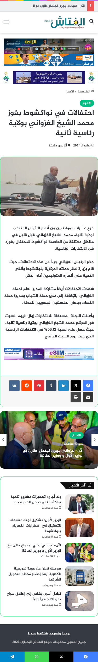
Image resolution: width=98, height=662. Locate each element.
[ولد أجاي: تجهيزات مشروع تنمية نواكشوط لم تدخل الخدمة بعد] (79, 504)
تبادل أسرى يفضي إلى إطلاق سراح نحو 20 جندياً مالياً (34, 596)
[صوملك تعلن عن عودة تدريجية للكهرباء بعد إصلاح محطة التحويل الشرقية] (79, 576)
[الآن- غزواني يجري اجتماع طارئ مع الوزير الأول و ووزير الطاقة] (79, 552)
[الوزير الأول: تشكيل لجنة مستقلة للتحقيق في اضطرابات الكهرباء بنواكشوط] (79, 527)
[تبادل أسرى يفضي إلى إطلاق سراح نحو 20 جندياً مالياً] (79, 601)
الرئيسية (84, 92)
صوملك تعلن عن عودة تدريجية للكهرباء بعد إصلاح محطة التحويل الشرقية (34, 574)
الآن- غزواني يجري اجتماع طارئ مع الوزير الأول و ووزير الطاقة (42, 6)
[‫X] (76, 385)
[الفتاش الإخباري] (64, 22)
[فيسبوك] (88, 385)
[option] (49, 440)
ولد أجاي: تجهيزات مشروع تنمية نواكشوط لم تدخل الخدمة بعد (35, 499)
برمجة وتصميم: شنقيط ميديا (49, 634)
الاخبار (69, 92)
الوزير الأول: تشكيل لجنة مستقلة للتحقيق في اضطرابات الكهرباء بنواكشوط (35, 525)
